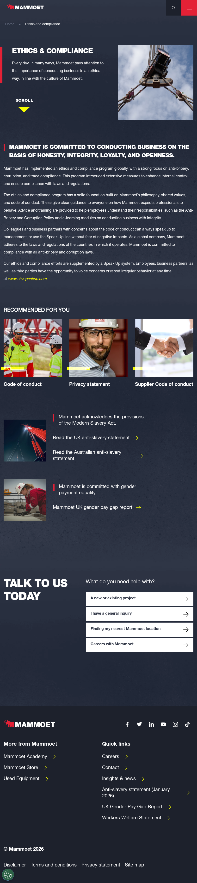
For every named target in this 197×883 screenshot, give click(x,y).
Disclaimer (15, 865)
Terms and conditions (54, 865)
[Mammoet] (25, 9)
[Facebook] (127, 724)
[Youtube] (163, 724)
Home (9, 24)
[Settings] (8, 875)
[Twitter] (139, 724)
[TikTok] (187, 724)
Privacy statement (100, 865)
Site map (134, 865)
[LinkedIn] (151, 724)
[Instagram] (175, 724)
